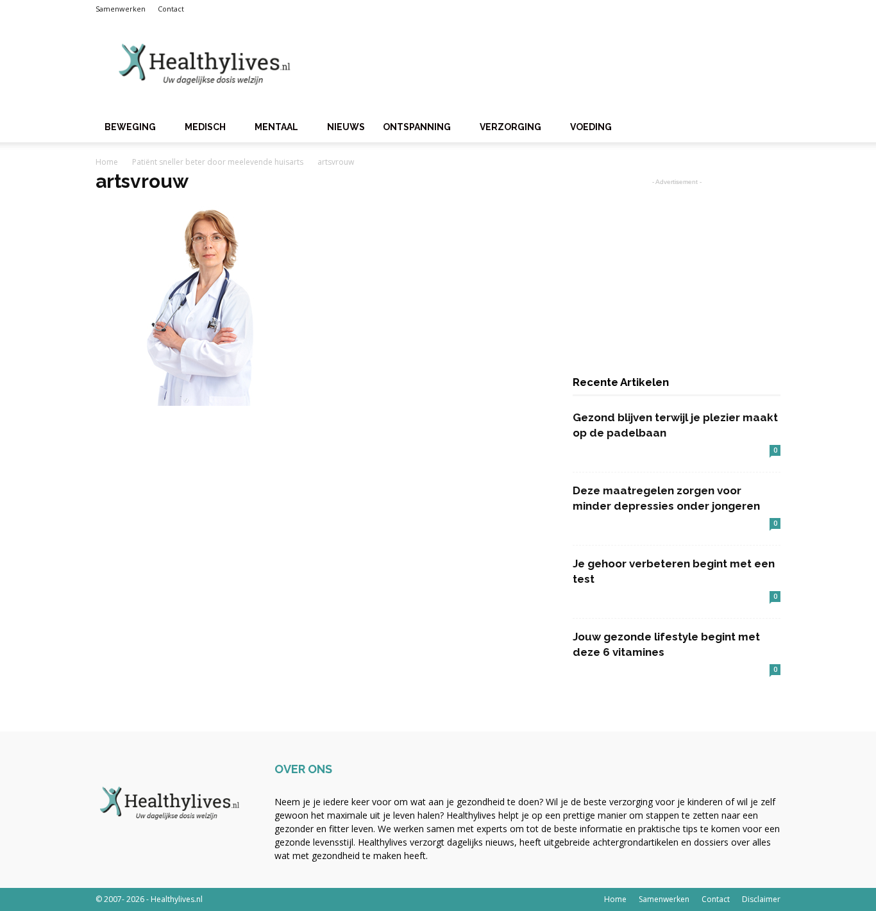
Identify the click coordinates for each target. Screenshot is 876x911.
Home (107, 161)
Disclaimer (761, 899)
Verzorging (510, 127)
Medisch (205, 127)
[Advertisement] (547, 65)
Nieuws (346, 127)
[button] (765, 128)
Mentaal (276, 127)
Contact (171, 8)
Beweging (130, 127)
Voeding (591, 127)
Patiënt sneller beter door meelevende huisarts (217, 161)
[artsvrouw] (196, 402)
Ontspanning (417, 127)
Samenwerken (121, 8)
